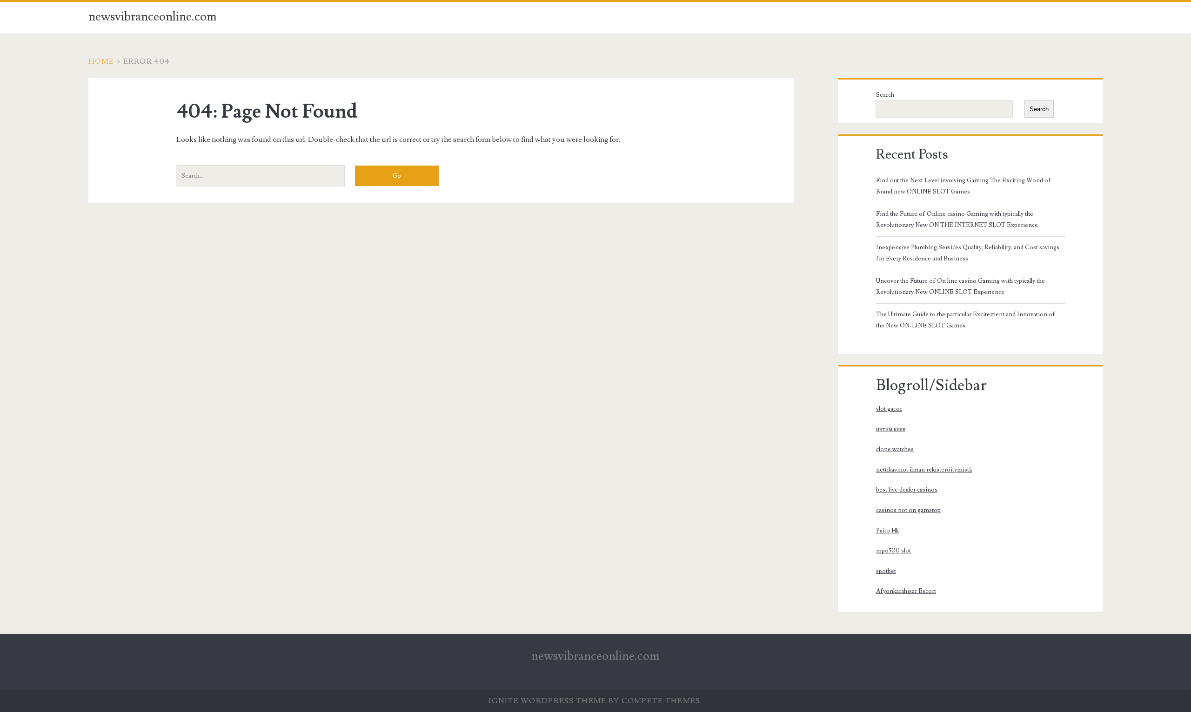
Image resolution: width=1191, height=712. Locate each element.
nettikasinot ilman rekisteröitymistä (924, 469)
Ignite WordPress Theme (547, 700)
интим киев (890, 429)
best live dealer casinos (906, 489)
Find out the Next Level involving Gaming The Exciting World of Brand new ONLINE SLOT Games (963, 186)
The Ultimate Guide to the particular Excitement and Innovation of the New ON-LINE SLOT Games (965, 320)
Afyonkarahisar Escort (906, 591)
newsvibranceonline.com (152, 17)
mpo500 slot (893, 550)
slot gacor (889, 409)
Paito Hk (887, 530)
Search (885, 95)
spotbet (886, 571)
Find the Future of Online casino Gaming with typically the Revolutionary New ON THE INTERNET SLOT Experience (957, 219)
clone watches (895, 449)
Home (101, 61)
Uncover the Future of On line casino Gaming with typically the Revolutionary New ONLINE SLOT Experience (960, 286)
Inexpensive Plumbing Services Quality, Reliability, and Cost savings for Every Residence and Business (967, 253)
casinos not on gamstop (908, 510)
